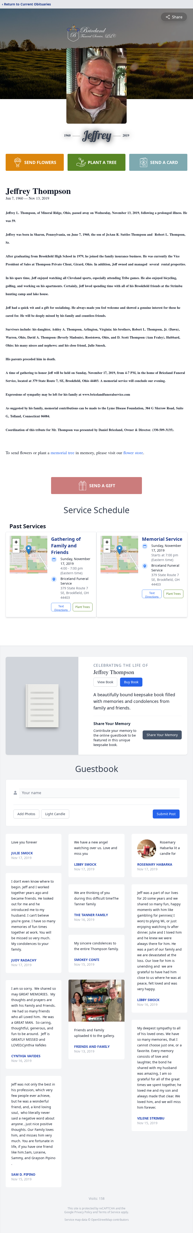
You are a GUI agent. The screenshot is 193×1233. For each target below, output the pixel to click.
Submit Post (166, 814)
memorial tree (62, 452)
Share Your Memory (162, 735)
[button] (29, 550)
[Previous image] (73, 1000)
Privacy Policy (83, 1212)
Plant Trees (82, 607)
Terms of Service (109, 1212)
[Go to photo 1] (89, 1019)
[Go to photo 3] (95, 1019)
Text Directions (61, 607)
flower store (133, 452)
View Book (105, 682)
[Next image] (120, 1000)
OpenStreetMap (101, 1220)
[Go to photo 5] (101, 1019)
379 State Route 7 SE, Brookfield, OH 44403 (74, 593)
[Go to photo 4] (98, 1019)
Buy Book (131, 682)
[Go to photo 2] (92, 1019)
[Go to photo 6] (104, 1019)
